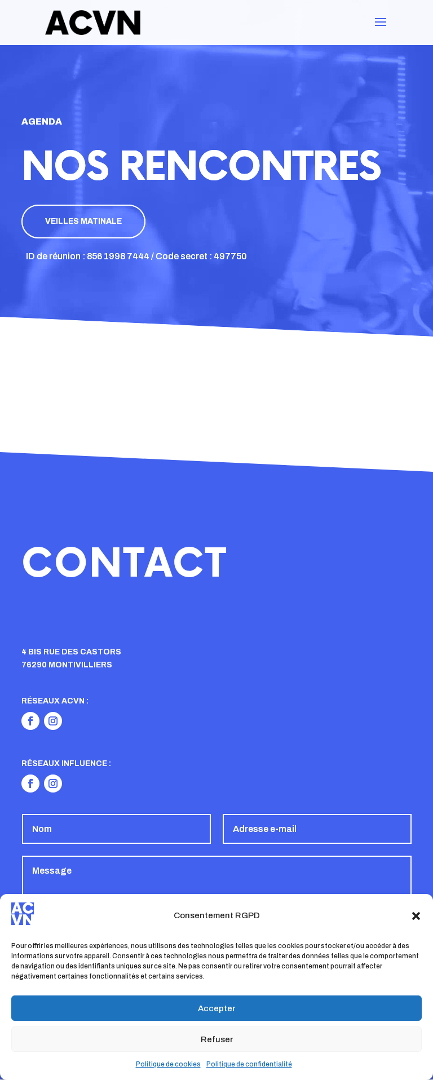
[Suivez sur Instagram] (53, 721)
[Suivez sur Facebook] (30, 721)
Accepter (216, 1008)
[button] (416, 916)
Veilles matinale (83, 221)
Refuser (217, 1039)
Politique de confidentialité (249, 1064)
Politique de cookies (168, 1064)
